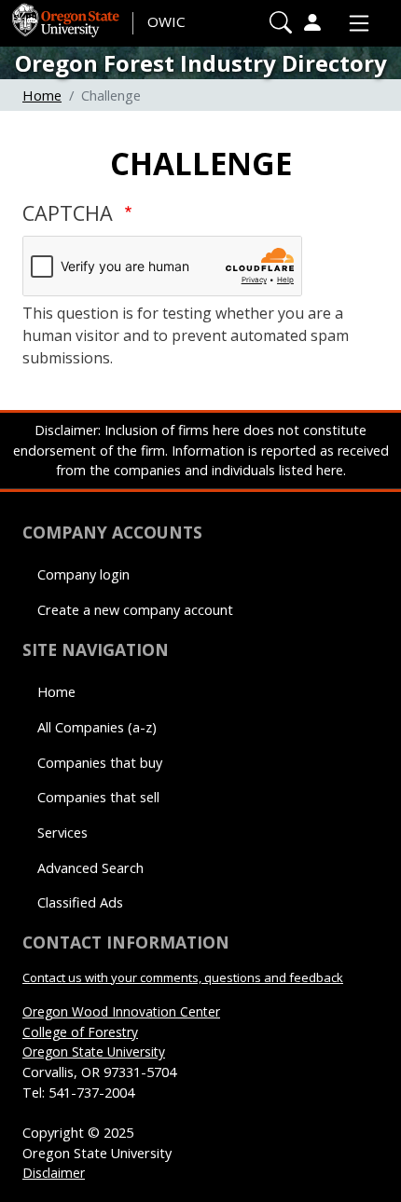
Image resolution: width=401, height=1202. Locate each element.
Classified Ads (80, 902)
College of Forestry (80, 1032)
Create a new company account (135, 610)
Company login (83, 574)
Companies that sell (98, 797)
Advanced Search (90, 868)
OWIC (166, 21)
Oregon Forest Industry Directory (201, 63)
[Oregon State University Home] (67, 14)
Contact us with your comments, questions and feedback (182, 977)
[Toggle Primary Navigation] (354, 23)
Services (62, 832)
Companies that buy (99, 763)
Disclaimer (53, 1173)
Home (42, 95)
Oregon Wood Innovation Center (121, 1011)
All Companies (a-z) (97, 727)
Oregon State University (93, 1051)
